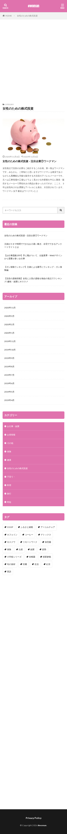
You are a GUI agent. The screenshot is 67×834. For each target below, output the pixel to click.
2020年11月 (10, 307)
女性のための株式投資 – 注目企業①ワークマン (30, 161)
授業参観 (47, 556)
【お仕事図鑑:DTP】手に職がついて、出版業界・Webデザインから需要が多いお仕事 (33, 257)
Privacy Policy (33, 817)
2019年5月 (9, 391)
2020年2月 (9, 324)
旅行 (9, 493)
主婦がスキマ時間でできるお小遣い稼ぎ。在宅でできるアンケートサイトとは (33, 245)
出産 (21, 549)
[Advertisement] (33, 63)
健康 (9, 460)
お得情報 (11, 434)
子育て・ (11, 476)
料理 (9, 485)
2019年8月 (9, 366)
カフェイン (12, 534)
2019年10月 (10, 349)
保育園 (48, 542)
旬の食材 (11, 564)
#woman (33, 6)
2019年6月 (9, 383)
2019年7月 (9, 375)
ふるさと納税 (27, 527)
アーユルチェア (48, 527)
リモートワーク (30, 542)
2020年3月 (9, 316)
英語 (9, 571)
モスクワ (11, 542)
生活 (37, 564)
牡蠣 (25, 564)
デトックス (46, 534)
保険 (9, 451)
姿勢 (44, 549)
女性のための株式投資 (27, 15)
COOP (10, 527)
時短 (9, 502)
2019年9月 (9, 358)
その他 (10, 443)
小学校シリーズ (14, 556)
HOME (8, 15)
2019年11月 (10, 341)
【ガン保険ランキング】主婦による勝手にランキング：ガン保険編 (33, 268)
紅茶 (48, 564)
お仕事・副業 (13, 426)
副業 (32, 549)
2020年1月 (9, 333)
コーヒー (29, 534)
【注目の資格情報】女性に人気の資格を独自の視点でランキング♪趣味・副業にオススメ (33, 280)
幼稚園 (32, 556)
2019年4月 (9, 400)
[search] (61, 210)
